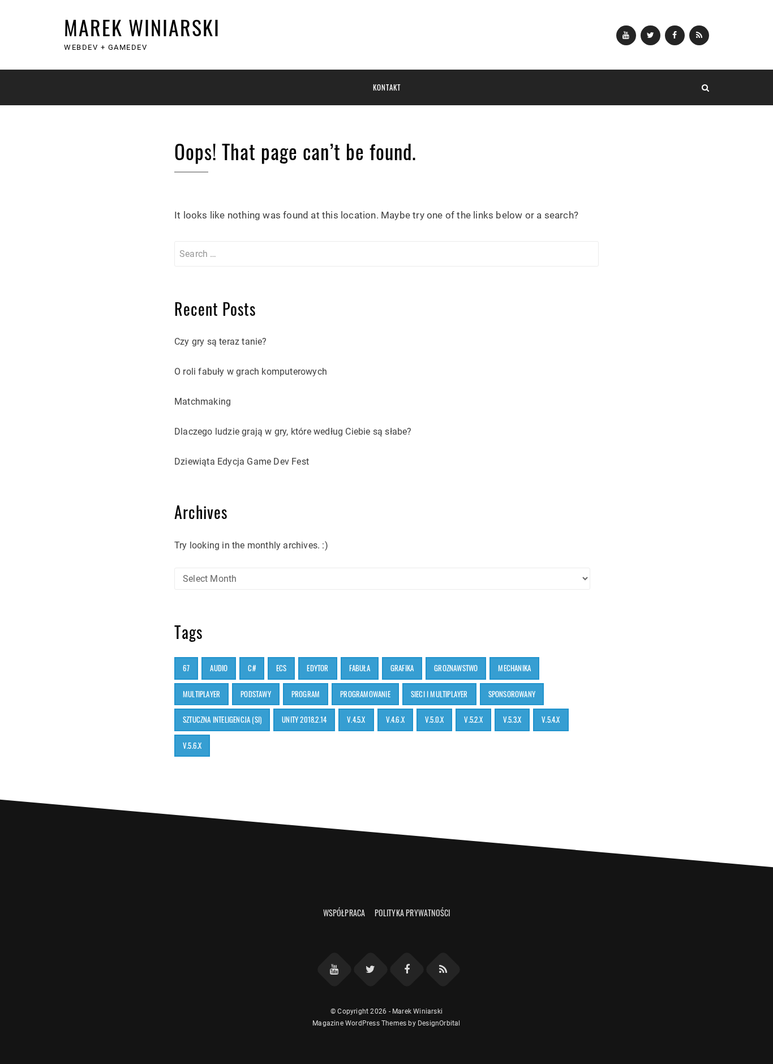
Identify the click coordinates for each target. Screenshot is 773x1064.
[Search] (705, 87)
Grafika (402, 667)
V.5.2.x (473, 719)
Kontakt (387, 87)
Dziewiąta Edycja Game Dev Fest (241, 461)
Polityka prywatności (412, 913)
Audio (218, 667)
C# (251, 667)
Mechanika (514, 667)
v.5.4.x (551, 719)
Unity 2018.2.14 (304, 719)
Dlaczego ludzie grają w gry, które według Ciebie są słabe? (293, 431)
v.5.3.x (512, 719)
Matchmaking (202, 401)
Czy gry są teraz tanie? (220, 341)
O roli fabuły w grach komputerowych (250, 371)
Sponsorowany (511, 694)
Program (305, 694)
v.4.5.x (356, 719)
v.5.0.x (434, 719)
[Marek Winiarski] (67, 87)
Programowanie (365, 694)
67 (186, 667)
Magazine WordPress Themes (359, 1023)
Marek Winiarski (142, 27)
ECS (281, 667)
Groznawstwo (456, 667)
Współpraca (344, 913)
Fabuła (359, 667)
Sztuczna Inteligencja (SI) (222, 719)
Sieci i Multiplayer (439, 694)
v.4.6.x (395, 719)
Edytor (317, 667)
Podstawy (256, 694)
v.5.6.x (192, 745)
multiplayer (201, 694)
